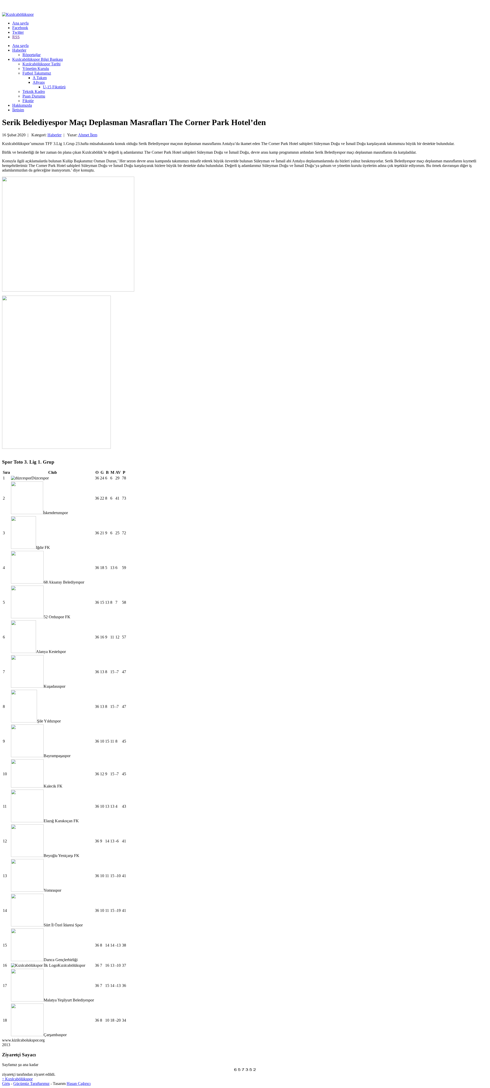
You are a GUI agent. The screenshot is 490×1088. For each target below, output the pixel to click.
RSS (16, 37)
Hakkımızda (22, 105)
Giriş (6, 1083)
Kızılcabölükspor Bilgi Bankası (37, 59)
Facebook (20, 28)
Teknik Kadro (33, 91)
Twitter (18, 32)
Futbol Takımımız (36, 73)
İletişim (18, 110)
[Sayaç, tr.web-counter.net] (245, 1071)
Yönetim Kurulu (35, 68)
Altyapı (39, 82)
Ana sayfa (20, 23)
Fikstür (28, 101)
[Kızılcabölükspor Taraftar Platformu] (18, 14)
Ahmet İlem (87, 135)
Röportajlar (31, 55)
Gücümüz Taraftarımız (31, 1083)
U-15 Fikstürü (54, 87)
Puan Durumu (33, 96)
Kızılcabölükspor (17, 1079)
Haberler (19, 50)
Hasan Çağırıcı (79, 1083)
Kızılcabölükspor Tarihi (41, 64)
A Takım (40, 78)
